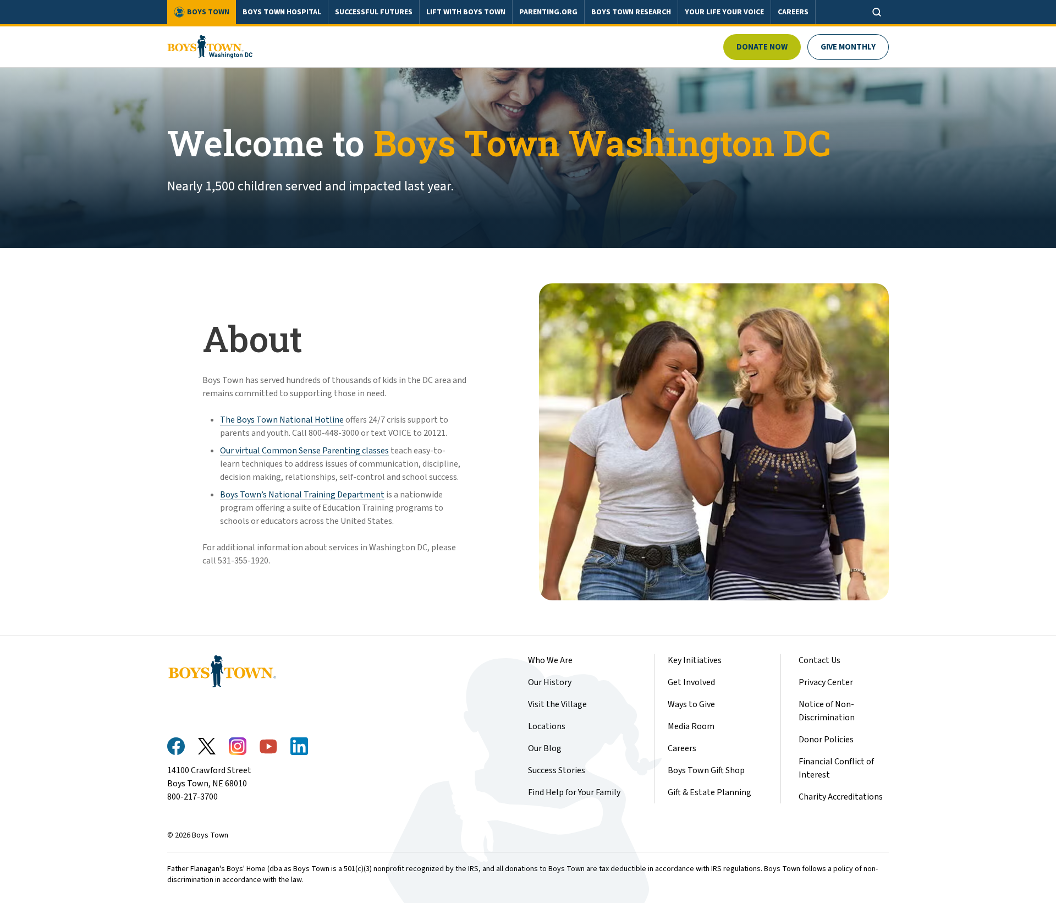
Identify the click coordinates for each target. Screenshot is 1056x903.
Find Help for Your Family (574, 792)
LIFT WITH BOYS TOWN (465, 12)
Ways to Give (691, 704)
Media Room (691, 726)
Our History (549, 682)
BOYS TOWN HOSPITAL (282, 12)
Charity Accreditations (841, 797)
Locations (546, 726)
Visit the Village (557, 704)
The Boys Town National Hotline (282, 420)
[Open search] (877, 12)
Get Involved (691, 682)
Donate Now (762, 47)
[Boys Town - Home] (210, 46)
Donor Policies (826, 740)
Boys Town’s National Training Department (302, 495)
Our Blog (545, 748)
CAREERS (793, 12)
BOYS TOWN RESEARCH (631, 12)
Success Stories (556, 770)
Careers (682, 748)
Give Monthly (848, 47)
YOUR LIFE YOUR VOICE (724, 12)
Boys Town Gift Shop (706, 770)
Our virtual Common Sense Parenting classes (304, 451)
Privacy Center (826, 682)
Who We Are (550, 660)
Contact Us (819, 660)
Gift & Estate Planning (709, 792)
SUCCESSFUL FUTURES (374, 12)
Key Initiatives (695, 660)
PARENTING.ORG (548, 12)
